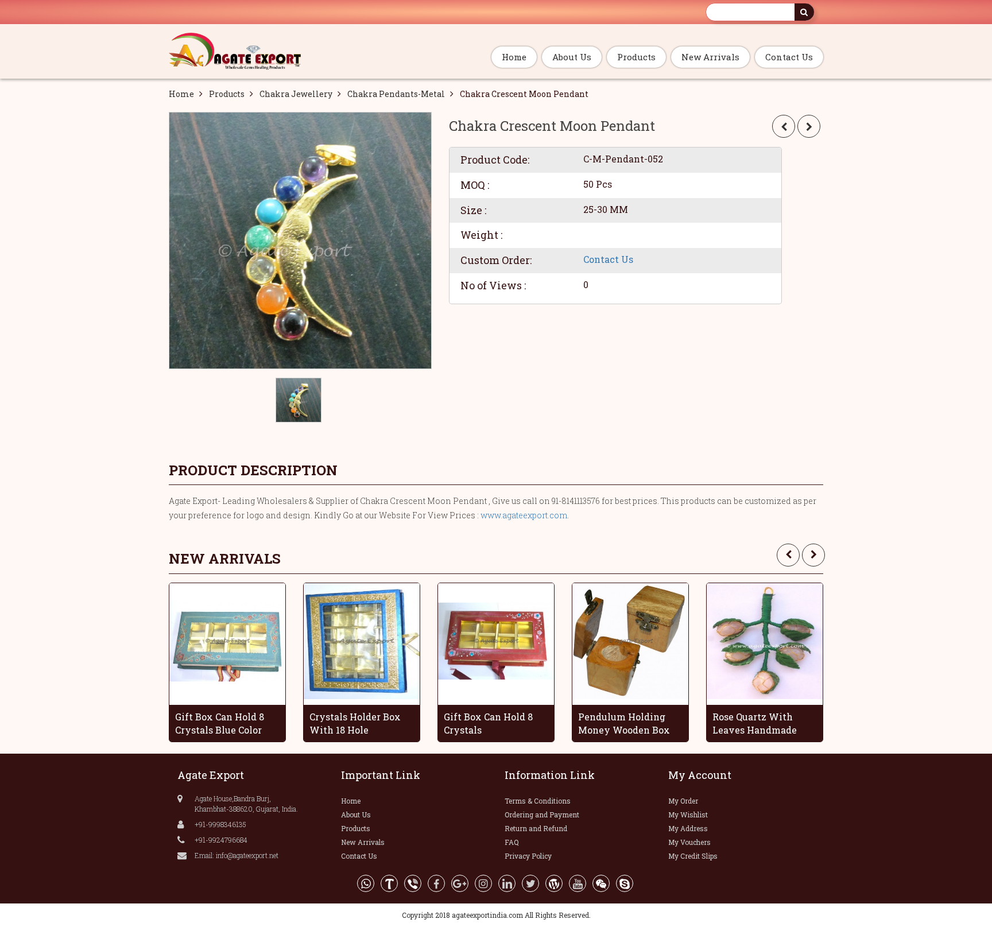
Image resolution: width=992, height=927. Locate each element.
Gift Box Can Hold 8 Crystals (488, 723)
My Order (683, 800)
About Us (571, 57)
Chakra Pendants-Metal (396, 93)
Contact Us (789, 57)
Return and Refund (536, 828)
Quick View (231, 637)
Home (514, 57)
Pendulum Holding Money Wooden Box (624, 723)
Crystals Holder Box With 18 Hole (355, 723)
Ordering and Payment (542, 814)
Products (636, 57)
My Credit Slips (693, 855)
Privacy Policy (528, 855)
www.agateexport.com (523, 515)
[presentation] (788, 555)
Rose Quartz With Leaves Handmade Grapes (754, 723)
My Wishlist (688, 814)
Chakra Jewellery (295, 93)
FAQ (512, 842)
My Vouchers (689, 842)
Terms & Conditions (538, 800)
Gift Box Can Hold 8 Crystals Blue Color (219, 723)
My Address (688, 828)
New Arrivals (710, 57)
